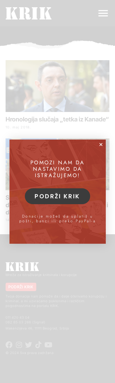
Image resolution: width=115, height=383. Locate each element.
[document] (57, 191)
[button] (101, 144)
